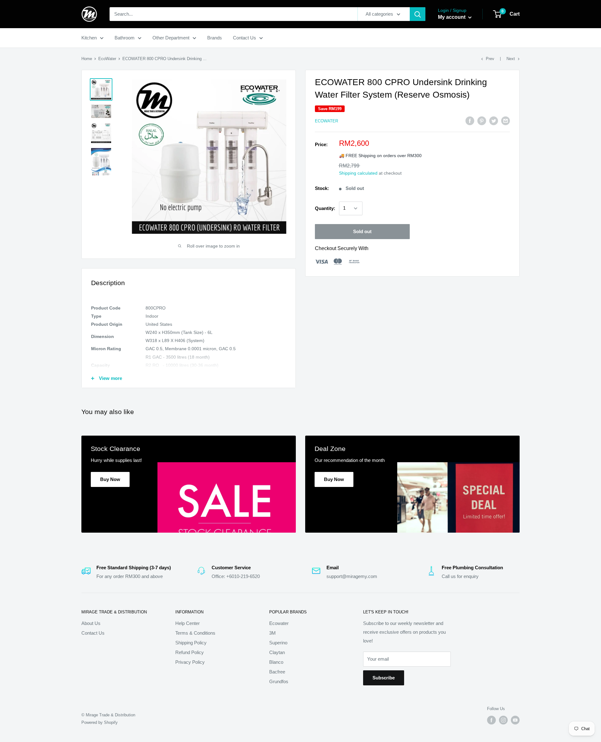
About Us (90, 623)
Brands (214, 37)
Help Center (187, 623)
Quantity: (325, 208)
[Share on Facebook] (469, 120)
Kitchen (89, 37)
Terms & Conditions (195, 633)
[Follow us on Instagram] (503, 720)
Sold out (362, 231)
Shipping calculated (358, 173)
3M (272, 633)
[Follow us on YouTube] (515, 720)
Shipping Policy (191, 642)
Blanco (276, 662)
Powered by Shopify (99, 722)
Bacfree (277, 671)
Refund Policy (189, 652)
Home (86, 58)
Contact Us (244, 37)
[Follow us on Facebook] (491, 720)
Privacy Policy (190, 662)
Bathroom (125, 37)
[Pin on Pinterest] (481, 120)
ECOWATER (326, 121)
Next (510, 58)
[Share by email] (505, 120)
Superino (278, 642)
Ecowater (279, 623)
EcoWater (107, 58)
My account (452, 17)
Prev (490, 58)
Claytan (277, 652)
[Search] (417, 14)
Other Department (170, 37)
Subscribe (383, 677)
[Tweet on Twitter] (493, 120)
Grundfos (278, 681)
